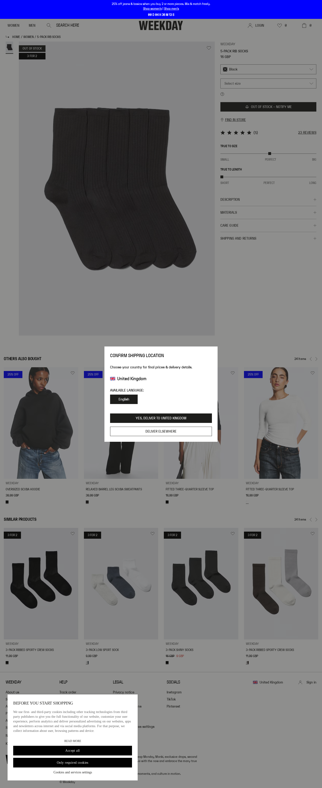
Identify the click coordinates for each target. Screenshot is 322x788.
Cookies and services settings (73, 772)
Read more (72, 741)
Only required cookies (72, 762)
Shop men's (171, 8)
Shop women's (152, 8)
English (124, 399)
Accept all (72, 750)
